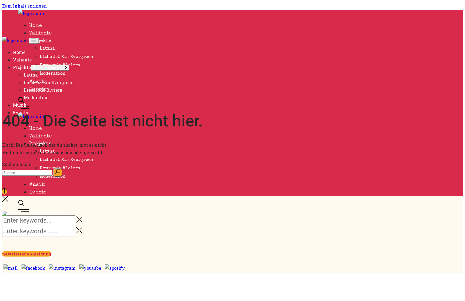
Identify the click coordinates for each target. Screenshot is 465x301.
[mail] (10, 268)
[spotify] (115, 268)
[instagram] (62, 268)
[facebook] (33, 268)
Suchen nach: (16, 164)
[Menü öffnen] (34, 41)
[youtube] (90, 268)
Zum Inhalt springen (24, 6)
